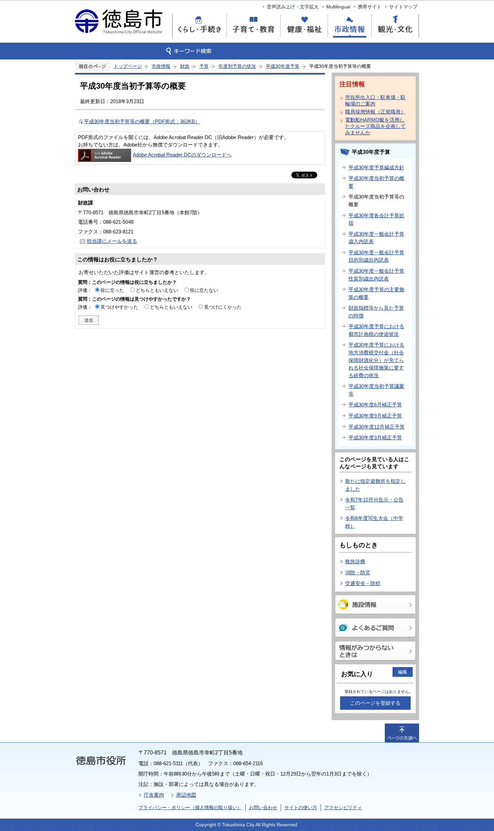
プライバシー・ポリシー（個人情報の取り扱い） (190, 807)
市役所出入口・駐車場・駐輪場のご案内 (375, 100)
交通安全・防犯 (362, 583)
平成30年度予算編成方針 (376, 167)
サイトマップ (403, 6)
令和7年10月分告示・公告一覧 (374, 503)
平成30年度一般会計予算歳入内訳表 (376, 238)
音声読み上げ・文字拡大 (293, 6)
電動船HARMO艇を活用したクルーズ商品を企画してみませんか (375, 126)
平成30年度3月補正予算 (375, 437)
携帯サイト (369, 6)
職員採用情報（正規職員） (375, 112)
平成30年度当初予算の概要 (376, 182)
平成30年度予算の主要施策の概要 (376, 293)
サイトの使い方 (300, 807)
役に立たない (204, 290)
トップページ (128, 66)
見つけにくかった (223, 307)
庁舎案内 (154, 795)
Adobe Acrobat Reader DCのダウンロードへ (182, 155)
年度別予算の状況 (237, 66)
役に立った (112, 290)
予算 (204, 66)
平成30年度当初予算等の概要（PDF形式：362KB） (142, 121)
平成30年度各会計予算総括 (376, 219)
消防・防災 (357, 572)
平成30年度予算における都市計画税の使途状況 (376, 330)
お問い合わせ (263, 807)
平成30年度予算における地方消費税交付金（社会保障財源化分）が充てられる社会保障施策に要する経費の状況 (376, 360)
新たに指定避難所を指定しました (375, 485)
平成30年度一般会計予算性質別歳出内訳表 (376, 274)
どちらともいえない (157, 290)
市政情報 (161, 66)
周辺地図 (186, 795)
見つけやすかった (119, 307)
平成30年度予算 (282, 66)
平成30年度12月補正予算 (376, 427)
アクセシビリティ (343, 807)
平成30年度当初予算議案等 (376, 390)
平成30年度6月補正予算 (375, 404)
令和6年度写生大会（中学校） (374, 522)
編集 (402, 671)
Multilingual (338, 6)
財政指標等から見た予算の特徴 (376, 311)
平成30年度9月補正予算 (375, 416)
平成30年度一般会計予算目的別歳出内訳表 (376, 256)
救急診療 (355, 561)
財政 (185, 66)
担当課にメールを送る (112, 241)
